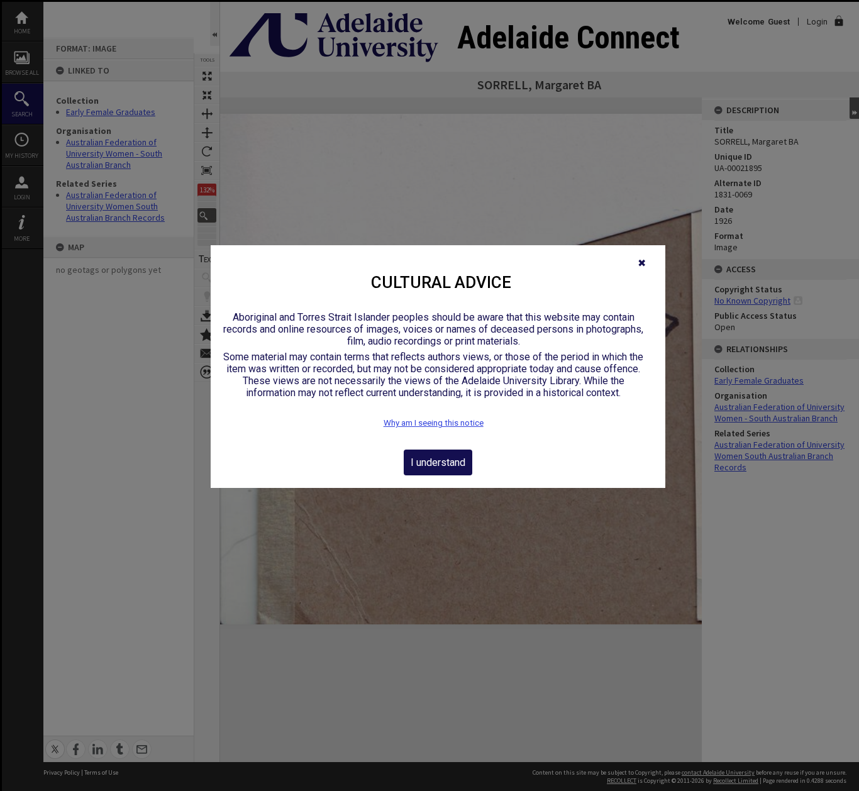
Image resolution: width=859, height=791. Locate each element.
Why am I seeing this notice (434, 423)
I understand (438, 462)
